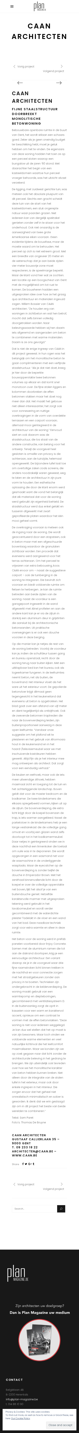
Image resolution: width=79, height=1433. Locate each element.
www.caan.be (24, 1155)
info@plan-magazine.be (22, 1399)
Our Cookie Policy (20, 1418)
